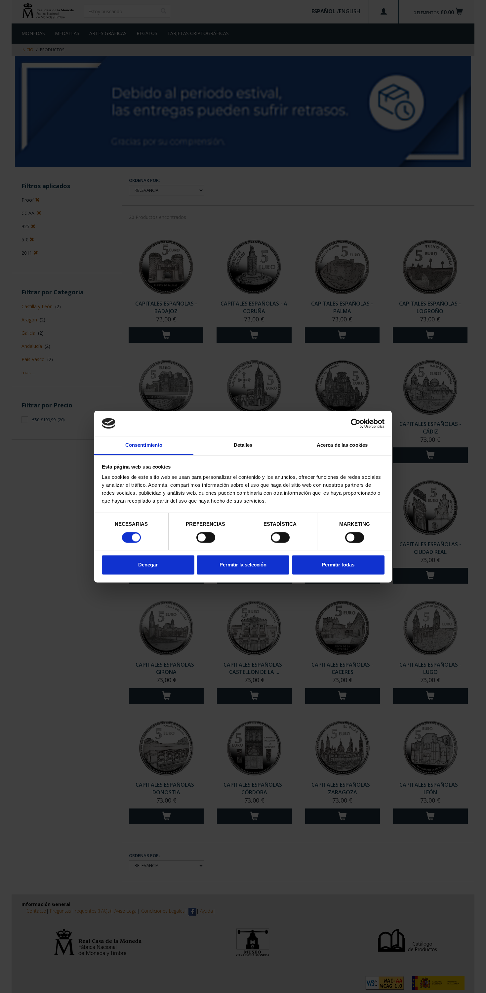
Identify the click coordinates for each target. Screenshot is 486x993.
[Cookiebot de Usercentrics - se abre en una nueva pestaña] (356, 423)
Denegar (148, 565)
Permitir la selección (243, 565)
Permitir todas (338, 565)
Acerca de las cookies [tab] (342, 445)
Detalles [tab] (243, 445)
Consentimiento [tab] (143, 445)
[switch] (205, 537)
